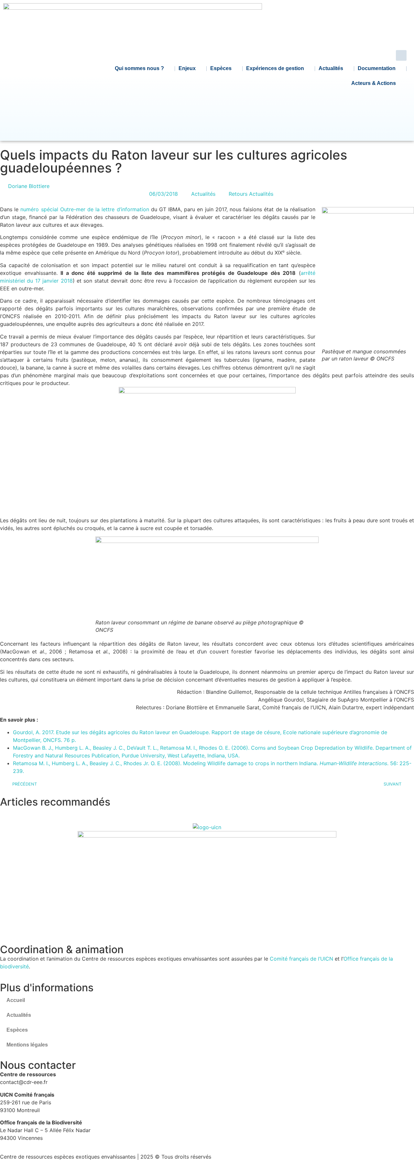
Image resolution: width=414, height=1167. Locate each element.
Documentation (377, 68)
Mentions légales (27, 1044)
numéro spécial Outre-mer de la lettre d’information (84, 209)
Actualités (331, 68)
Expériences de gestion (275, 68)
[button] (401, 55)
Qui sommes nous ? (139, 68)
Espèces (221, 68)
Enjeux (187, 68)
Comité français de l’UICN (301, 958)
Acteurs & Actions (373, 83)
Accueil (15, 1000)
